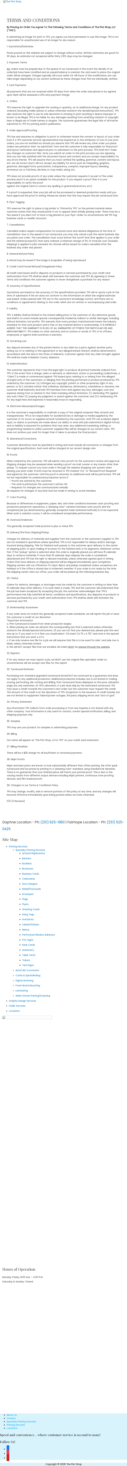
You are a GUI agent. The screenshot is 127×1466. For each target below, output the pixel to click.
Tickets (26, 960)
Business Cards (30, 873)
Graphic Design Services (22, 1001)
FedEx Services (17, 1005)
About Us (12, 1415)
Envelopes (28, 894)
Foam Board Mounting (28, 985)
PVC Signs (27, 940)
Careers (11, 1418)
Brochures (27, 868)
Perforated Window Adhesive (38, 934)
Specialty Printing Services (30, 850)
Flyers (25, 904)
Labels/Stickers (30, 924)
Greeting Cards (31, 909)
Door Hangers (30, 884)
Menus (25, 929)
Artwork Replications (33, 853)
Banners (26, 858)
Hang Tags (28, 914)
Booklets (27, 863)
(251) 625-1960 (53, 822)
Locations (14, 1011)
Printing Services (18, 846)
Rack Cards (28, 944)
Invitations (28, 919)
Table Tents (28, 955)
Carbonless (28, 878)
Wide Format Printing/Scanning (33, 995)
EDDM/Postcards (31, 889)
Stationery (28, 950)
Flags (25, 899)
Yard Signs (28, 965)
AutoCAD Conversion (27, 970)
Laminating (22, 990)
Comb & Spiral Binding (28, 975)
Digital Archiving (24, 980)
